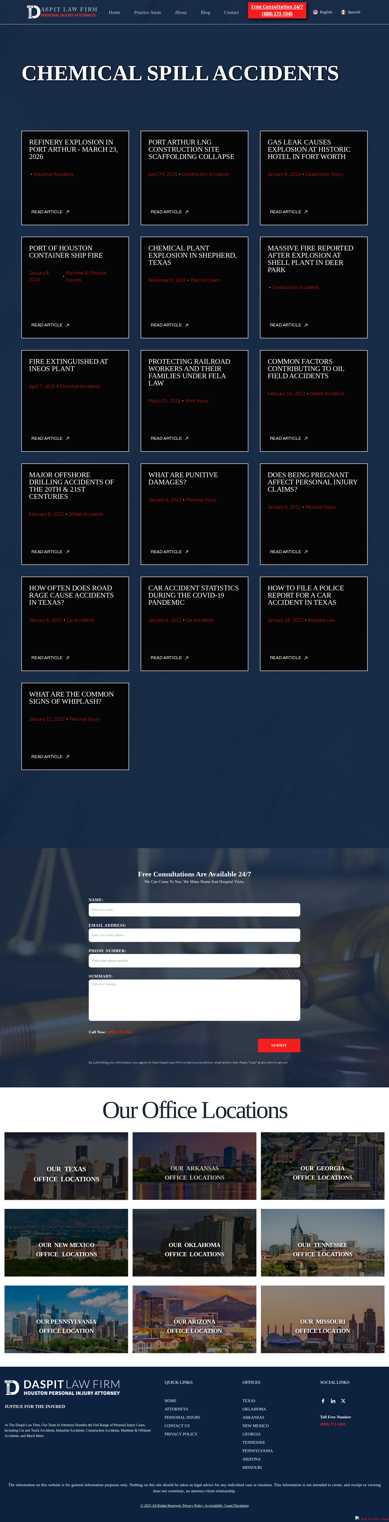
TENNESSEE (253, 1442)
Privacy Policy (192, 1506)
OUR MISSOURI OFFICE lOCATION (322, 1326)
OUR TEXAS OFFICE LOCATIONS (66, 1174)
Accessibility (214, 1506)
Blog (205, 12)
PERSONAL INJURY (183, 1417)
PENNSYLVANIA (257, 1451)
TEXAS (249, 1400)
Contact (231, 12)
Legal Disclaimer (236, 1506)
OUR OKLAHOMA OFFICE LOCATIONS (194, 1250)
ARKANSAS (253, 1417)
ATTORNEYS (176, 1409)
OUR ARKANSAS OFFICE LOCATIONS (194, 1173)
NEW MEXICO (255, 1425)
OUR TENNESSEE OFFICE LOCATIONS (322, 1250)
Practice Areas (147, 12)
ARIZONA (251, 1459)
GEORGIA (251, 1434)
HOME (170, 1400)
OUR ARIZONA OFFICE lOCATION (194, 1326)
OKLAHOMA (254, 1409)
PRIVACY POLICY (181, 1434)
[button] (147, 12)
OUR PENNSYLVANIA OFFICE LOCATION (66, 1326)
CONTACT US (177, 1425)
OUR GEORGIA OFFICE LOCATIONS (322, 1173)
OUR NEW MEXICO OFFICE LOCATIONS (66, 1250)
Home (114, 12)
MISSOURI (252, 1467)
